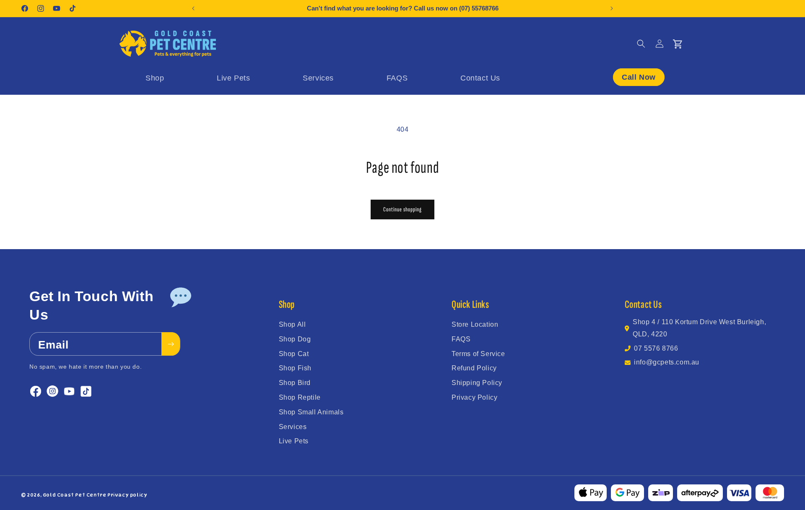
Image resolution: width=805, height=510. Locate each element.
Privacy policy (127, 495)
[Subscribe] (170, 344)
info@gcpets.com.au (666, 362)
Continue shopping (402, 209)
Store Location (475, 324)
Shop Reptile (300, 397)
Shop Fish (295, 368)
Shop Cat (294, 353)
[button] (641, 43)
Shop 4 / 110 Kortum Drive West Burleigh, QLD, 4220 (699, 328)
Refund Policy (474, 368)
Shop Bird (295, 382)
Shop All (292, 324)
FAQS (461, 339)
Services (293, 426)
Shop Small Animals (311, 412)
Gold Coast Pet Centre (74, 495)
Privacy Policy (474, 397)
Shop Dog (295, 339)
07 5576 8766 (656, 348)
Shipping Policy (477, 382)
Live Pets (294, 441)
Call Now (639, 77)
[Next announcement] (611, 8)
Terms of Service (478, 353)
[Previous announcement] (193, 8)
